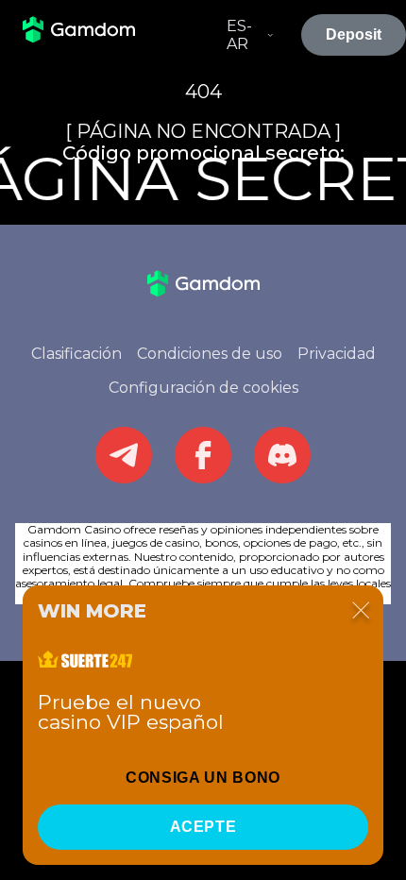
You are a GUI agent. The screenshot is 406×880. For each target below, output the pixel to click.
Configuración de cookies (203, 388)
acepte (203, 827)
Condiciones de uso (209, 354)
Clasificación (76, 354)
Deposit (353, 34)
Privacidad (336, 354)
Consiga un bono (203, 778)
